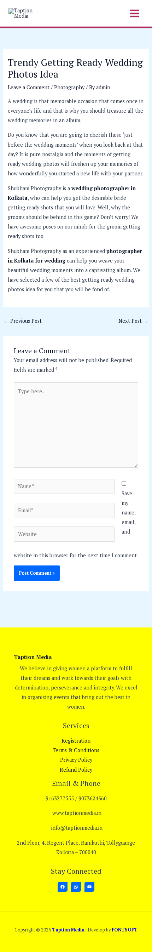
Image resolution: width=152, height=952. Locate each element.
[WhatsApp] (76, 887)
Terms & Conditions (76, 750)
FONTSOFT (125, 930)
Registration (76, 740)
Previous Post (23, 320)
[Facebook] (63, 887)
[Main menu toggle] (135, 13)
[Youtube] (89, 887)
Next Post (133, 320)
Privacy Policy (76, 759)
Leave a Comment (28, 87)
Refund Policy (76, 769)
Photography (69, 87)
